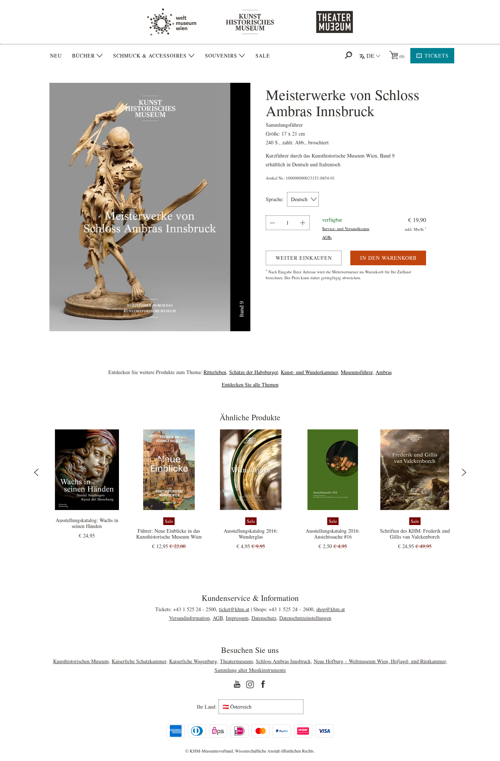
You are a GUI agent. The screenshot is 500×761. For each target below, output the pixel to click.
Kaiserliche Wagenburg (193, 661)
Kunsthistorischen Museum (81, 661)
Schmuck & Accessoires (150, 55)
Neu (56, 55)
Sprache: (275, 199)
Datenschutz (263, 617)
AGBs (327, 237)
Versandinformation (189, 617)
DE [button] (370, 55)
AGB (218, 617)
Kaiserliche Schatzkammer (139, 661)
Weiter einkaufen (304, 257)
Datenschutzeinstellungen (305, 617)
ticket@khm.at (234, 609)
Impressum (237, 617)
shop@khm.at (330, 609)
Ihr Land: (207, 707)
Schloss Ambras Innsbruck (283, 661)
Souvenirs (221, 55)
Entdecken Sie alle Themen (250, 384)
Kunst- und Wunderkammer (309, 372)
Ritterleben (215, 372)
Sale (262, 55)
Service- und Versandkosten (345, 228)
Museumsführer (357, 372)
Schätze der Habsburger (253, 372)
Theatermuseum (236, 661)
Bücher (83, 55)
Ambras (384, 372)
